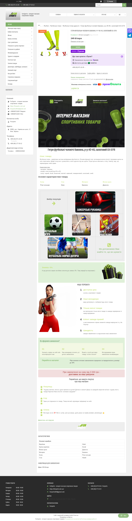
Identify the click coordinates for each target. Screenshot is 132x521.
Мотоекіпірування (13, 53)
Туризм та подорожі (13, 56)
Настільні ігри (12, 60)
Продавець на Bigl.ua (66, 517)
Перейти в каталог (50, 360)
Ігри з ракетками (13, 42)
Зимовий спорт (12, 70)
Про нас (104, 15)
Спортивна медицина (14, 77)
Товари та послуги (79, 15)
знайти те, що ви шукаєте (109, 252)
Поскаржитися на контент (72, 519)
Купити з (74, 51)
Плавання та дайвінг (14, 49)
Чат (125, 515)
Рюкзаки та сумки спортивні (16, 46)
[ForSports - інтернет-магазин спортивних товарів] (13, 14)
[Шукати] (124, 5)
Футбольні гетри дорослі (71, 26)
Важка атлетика (12, 39)
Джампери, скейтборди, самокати (17, 67)
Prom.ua (76, 515)
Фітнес (10, 35)
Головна (58, 15)
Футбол (46, 26)
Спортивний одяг (13, 80)
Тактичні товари (12, 63)
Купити (78, 47)
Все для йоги (11, 74)
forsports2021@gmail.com (18, 109)
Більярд (10, 84)
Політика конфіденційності (89, 519)
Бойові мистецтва (13, 32)
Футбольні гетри (55, 26)
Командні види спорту (14, 28)
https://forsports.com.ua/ (17, 106)
